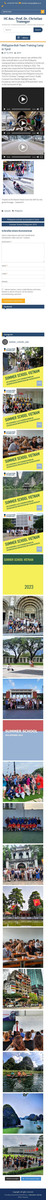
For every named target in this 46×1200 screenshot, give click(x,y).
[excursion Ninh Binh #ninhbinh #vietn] (23, 1072)
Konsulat (7, 211)
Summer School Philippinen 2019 (23, 224)
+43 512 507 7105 (12, 3)
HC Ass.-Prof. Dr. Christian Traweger (23, 20)
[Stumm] (38, 109)
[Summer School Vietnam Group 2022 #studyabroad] (23, 865)
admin (19, 53)
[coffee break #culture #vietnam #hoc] (23, 989)
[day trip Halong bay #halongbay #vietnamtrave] (23, 782)
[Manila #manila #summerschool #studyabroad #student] (23, 616)
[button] (23, 99)
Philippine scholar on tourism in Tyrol (23, 219)
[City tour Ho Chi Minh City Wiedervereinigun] (23, 1155)
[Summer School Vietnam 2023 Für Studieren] (23, 574)
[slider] (21, 109)
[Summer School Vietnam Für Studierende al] (23, 533)
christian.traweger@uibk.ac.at (31, 3)
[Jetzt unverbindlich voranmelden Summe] (23, 450)
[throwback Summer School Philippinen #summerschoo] (23, 699)
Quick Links (7, 12)
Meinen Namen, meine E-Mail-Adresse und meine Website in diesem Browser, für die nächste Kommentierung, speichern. (21, 291)
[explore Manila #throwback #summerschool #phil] (23, 657)
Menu (25, 38)
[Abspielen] (4, 109)
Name (4, 266)
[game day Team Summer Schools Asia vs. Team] (23, 823)
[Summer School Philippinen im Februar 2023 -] (23, 740)
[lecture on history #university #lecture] (23, 1030)
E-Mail (4, 274)
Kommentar (7, 242)
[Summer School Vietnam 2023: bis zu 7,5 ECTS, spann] (23, 367)
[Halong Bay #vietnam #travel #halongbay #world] (23, 1113)
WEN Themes (23, 1197)
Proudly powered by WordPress (15, 1195)
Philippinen (19, 211)
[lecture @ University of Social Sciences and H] (23, 947)
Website (4, 281)
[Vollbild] (41, 109)
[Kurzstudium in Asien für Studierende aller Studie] (23, 491)
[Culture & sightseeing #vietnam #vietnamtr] (23, 906)
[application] (23, 99)
